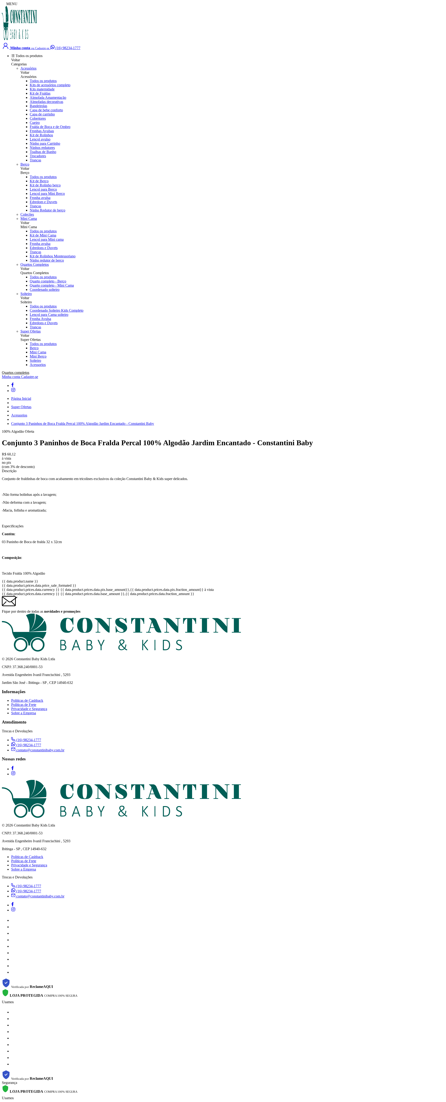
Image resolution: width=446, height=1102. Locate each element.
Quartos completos (15, 373)
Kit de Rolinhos (41, 135)
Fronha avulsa (40, 198)
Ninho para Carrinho (45, 143)
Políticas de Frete (23, 705)
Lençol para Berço (43, 189)
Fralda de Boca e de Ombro (50, 127)
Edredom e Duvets (43, 202)
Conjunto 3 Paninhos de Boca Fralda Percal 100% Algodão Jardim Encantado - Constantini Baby (82, 424)
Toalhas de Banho (43, 152)
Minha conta (11, 377)
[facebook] (12, 386)
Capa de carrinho (42, 114)
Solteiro (26, 294)
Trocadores (38, 156)
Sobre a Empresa (23, 713)
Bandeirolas (38, 106)
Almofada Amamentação (48, 97)
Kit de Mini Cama (43, 235)
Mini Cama (28, 219)
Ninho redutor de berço (47, 260)
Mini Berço (38, 356)
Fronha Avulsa (40, 319)
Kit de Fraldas (40, 93)
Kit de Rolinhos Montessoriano (52, 256)
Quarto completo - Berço (48, 281)
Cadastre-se (29, 377)
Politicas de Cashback (27, 700)
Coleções (27, 214)
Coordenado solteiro (44, 290)
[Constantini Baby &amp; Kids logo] (19, 40)
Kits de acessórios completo (50, 85)
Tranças (35, 160)
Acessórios (28, 68)
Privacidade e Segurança (29, 709)
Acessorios (38, 365)
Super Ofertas (30, 331)
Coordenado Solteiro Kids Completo (56, 310)
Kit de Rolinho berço (45, 185)
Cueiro (35, 123)
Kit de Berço (39, 181)
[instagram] (13, 391)
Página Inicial (21, 398)
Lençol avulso (40, 139)
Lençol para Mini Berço (47, 193)
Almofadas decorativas (46, 102)
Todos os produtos (43, 81)
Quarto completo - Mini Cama (52, 285)
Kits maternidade (42, 89)
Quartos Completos (34, 264)
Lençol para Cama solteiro (49, 315)
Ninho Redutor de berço (47, 210)
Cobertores (38, 118)
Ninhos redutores (42, 148)
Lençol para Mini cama (47, 239)
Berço (24, 164)
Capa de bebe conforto (46, 110)
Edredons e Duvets (44, 248)
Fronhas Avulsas (42, 131)
